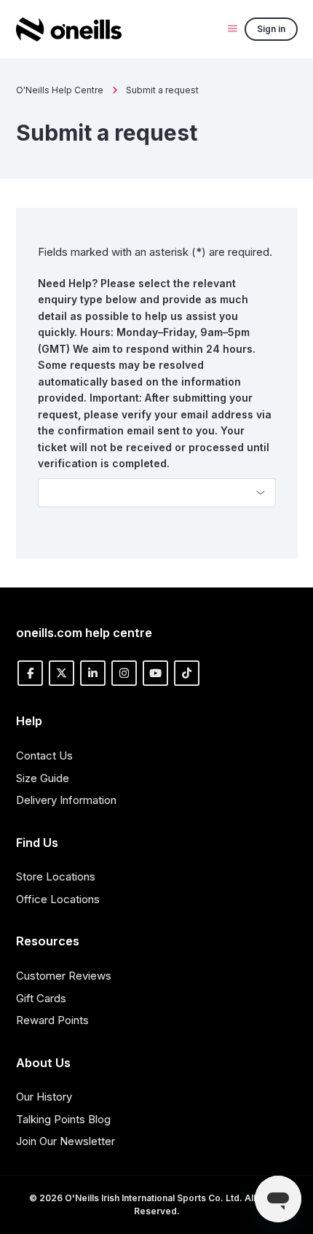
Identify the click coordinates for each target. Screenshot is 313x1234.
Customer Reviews (63, 976)
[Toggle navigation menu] (232, 28)
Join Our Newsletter (65, 1141)
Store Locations (55, 876)
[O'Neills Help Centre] (69, 29)
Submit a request (162, 90)
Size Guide (42, 778)
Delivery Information (66, 800)
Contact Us (44, 755)
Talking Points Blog (63, 1119)
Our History (44, 1097)
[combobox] (157, 492)
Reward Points (52, 1020)
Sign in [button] (271, 28)
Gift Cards (41, 998)
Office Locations (58, 899)
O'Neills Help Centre (59, 90)
